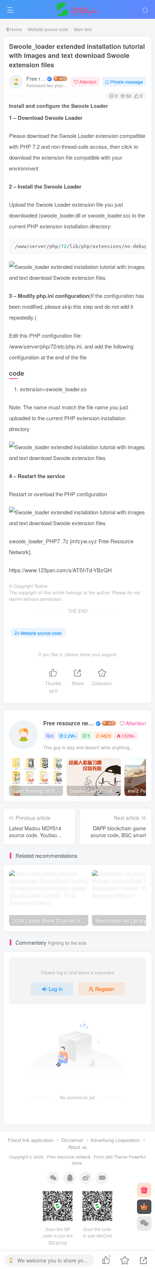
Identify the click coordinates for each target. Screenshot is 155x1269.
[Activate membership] (144, 1207)
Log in (56, 988)
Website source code (47, 29)
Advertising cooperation (115, 1140)
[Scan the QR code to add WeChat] (144, 1223)
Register (104, 988)
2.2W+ (70, 736)
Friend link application (30, 1140)
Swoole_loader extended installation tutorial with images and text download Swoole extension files (77, 55)
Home (15, 29)
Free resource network (36, 78)
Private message (126, 82)
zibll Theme (117, 1157)
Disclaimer (72, 1140)
